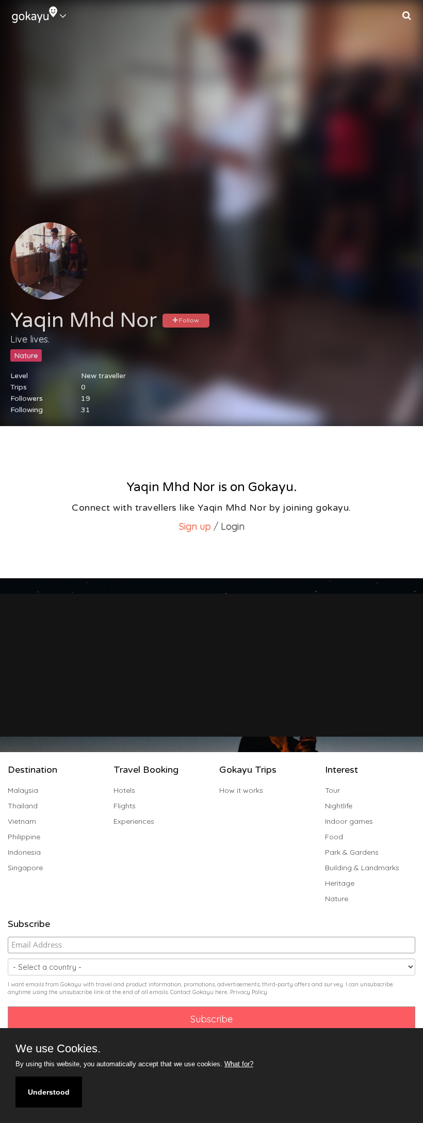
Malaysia (23, 790)
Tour (332, 790)
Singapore (25, 867)
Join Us (223, 699)
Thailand (23, 805)
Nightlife (338, 805)
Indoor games (349, 821)
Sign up (196, 526)
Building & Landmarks (362, 867)
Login (233, 526)
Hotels (124, 790)
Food (334, 836)
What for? (238, 1064)
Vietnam (22, 821)
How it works (241, 790)
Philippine (24, 836)
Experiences (133, 821)
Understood (49, 1092)
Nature (336, 898)
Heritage (339, 883)
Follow (188, 320)
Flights (124, 805)
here (221, 992)
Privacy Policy (248, 992)
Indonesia (24, 852)
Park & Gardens (352, 852)
